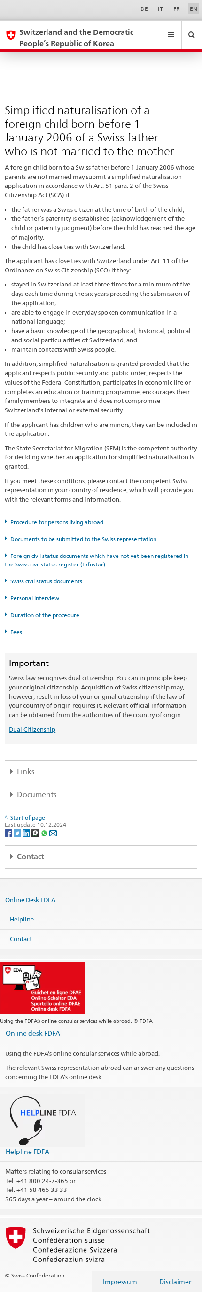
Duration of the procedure (44, 615)
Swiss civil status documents (46, 581)
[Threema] (35, 832)
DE (144, 8)
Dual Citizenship (32, 729)
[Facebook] (9, 832)
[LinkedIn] (27, 832)
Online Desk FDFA (30, 899)
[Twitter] (18, 832)
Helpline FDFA (27, 1151)
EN (193, 8)
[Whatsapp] (44, 832)
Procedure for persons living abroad (56, 522)
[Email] (53, 832)
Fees (16, 631)
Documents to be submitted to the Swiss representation (83, 538)
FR (176, 8)
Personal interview (34, 598)
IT (160, 8)
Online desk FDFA (33, 1033)
